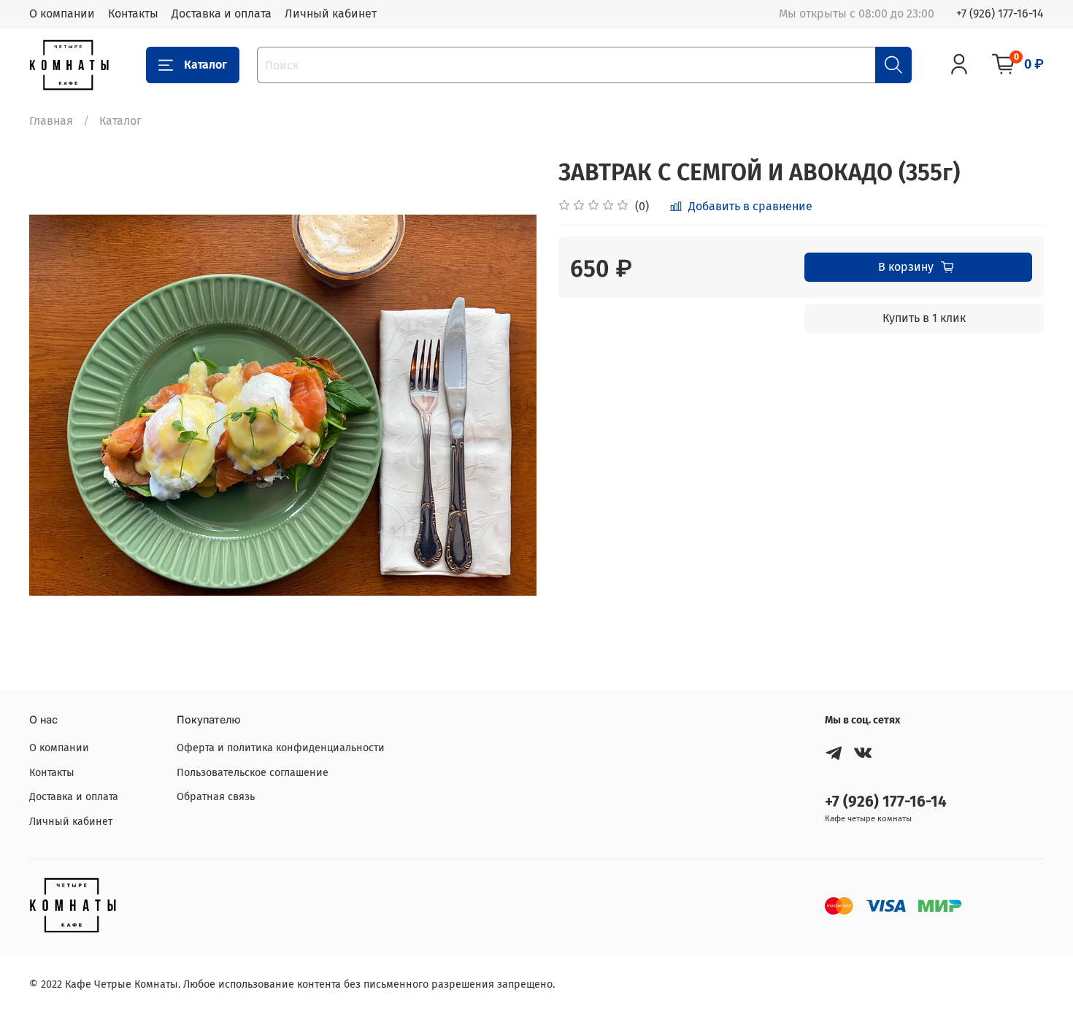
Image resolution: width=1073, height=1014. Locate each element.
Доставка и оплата (222, 13)
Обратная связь (216, 797)
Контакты (133, 13)
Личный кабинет (331, 13)
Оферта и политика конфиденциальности (281, 748)
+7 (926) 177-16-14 (1000, 13)
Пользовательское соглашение (252, 773)
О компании (62, 13)
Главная (51, 121)
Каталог (205, 65)
